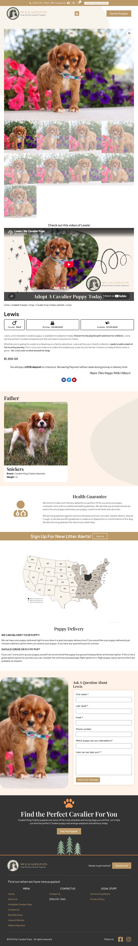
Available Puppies (19, 305)
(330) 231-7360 (57, 899)
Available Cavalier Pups (20, 904)
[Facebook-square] (120, 939)
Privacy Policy (97, 899)
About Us (12, 899)
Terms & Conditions (100, 893)
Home (7, 305)
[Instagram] (128, 939)
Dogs (31, 305)
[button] (77, 13)
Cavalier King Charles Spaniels (50, 305)
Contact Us (13, 909)
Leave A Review (16, 920)
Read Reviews (15, 914)
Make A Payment (16, 925)
